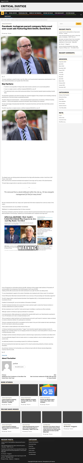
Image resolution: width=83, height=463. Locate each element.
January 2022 (62, 85)
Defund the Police (48, 13)
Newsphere (45, 461)
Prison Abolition (23, 13)
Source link (4, 355)
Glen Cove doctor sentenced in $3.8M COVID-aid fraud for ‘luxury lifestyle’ (43, 376)
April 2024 (61, 64)
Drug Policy (8, 16)
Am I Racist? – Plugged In (64, 44)
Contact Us (16, 459)
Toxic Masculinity (59, 13)
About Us (11, 459)
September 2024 (62, 61)
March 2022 (61, 81)
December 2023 (62, 68)
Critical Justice (13, 6)
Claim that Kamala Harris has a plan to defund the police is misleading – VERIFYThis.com (31, 428)
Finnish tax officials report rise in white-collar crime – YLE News (47, 401)
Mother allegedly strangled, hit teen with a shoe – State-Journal (28, 401)
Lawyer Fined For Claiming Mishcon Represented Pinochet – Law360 (9, 401)
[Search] (81, 15)
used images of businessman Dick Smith (15, 104)
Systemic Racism (70, 13)
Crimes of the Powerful (35, 13)
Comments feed (62, 119)
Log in (60, 115)
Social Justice (13, 13)
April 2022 (61, 78)
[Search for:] (67, 24)
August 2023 (61, 70)
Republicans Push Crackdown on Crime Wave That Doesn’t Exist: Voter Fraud (14, 376)
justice (10, 33)
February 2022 (62, 83)
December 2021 (62, 87)
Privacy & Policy (4, 459)
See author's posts (19, 366)
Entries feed (61, 117)
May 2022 (61, 76)
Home (6, 13)
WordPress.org (62, 121)
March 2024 (61, 66)
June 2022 (61, 74)
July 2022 (61, 72)
